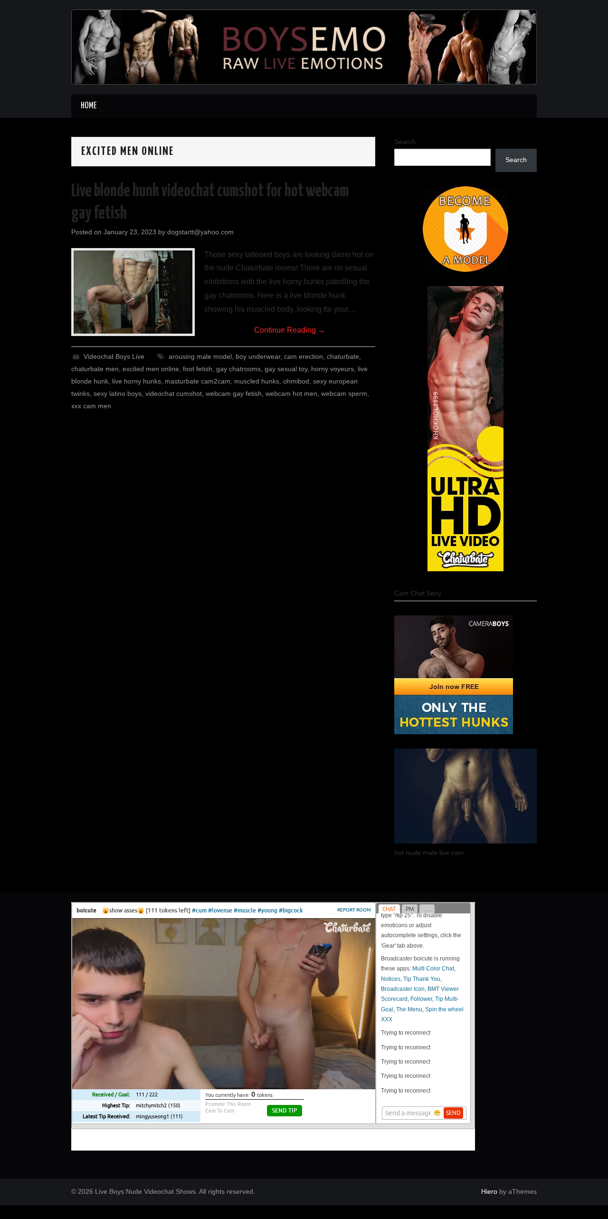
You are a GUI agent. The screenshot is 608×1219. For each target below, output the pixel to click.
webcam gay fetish (234, 393)
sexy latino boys (118, 393)
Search (405, 141)
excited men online (151, 369)
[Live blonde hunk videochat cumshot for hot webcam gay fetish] (133, 292)
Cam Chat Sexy (417, 593)
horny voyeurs (332, 369)
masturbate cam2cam (197, 381)
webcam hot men (291, 393)
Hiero (489, 1191)
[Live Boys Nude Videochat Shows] (304, 46)
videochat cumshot (173, 393)
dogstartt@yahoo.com (200, 232)
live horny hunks (136, 381)
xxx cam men (91, 406)
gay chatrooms (238, 369)
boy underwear (258, 356)
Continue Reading (289, 330)
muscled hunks (256, 381)
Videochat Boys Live (114, 356)
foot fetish (197, 369)
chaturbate (343, 356)
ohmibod (296, 381)
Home (88, 106)
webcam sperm (344, 393)
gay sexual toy (286, 369)
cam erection (303, 356)
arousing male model (200, 356)
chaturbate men (95, 369)
